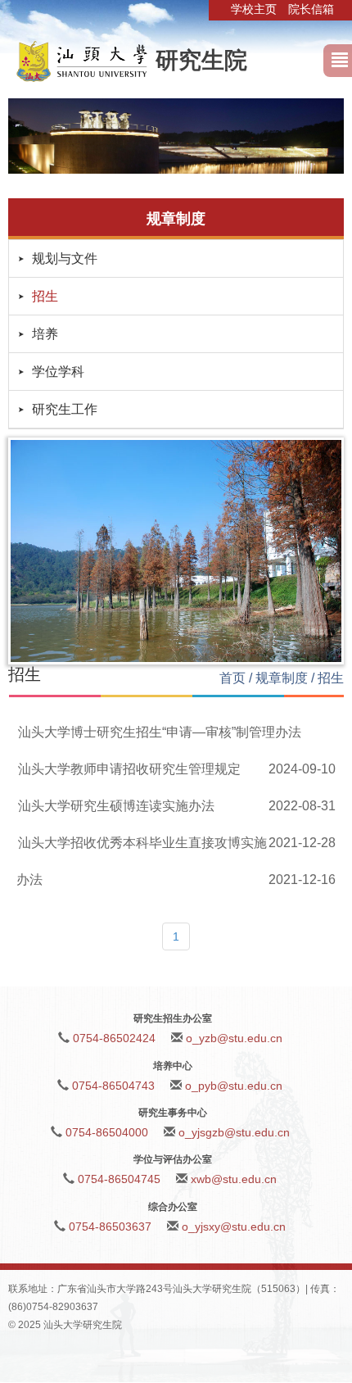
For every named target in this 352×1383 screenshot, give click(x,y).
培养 (45, 334)
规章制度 (281, 678)
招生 (45, 296)
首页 (232, 678)
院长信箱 (311, 9)
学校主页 (254, 9)
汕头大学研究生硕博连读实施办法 (116, 806)
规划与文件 (64, 258)
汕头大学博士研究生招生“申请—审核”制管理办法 (159, 732)
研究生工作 (64, 409)
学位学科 (58, 372)
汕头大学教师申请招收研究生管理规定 (129, 769)
